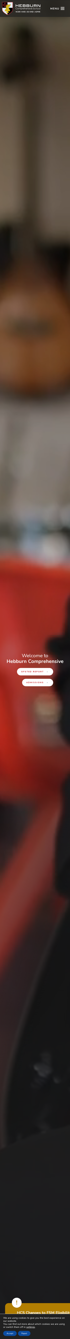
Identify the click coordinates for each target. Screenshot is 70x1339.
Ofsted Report (35, 671)
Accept (10, 1333)
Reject (24, 1333)
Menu (54, 8)
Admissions (37, 682)
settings (30, 1327)
